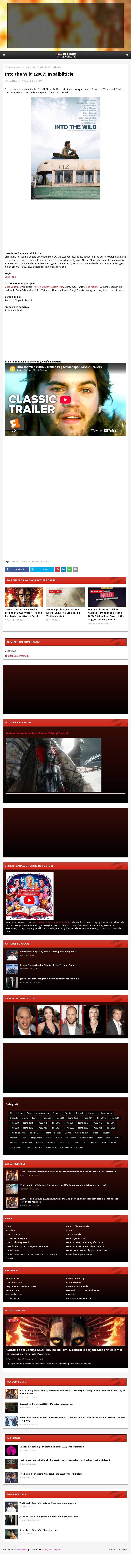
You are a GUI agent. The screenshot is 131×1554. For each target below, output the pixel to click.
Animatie (57, 1113)
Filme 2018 (14, 1127)
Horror (95, 1132)
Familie (35, 1118)
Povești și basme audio (77, 1286)
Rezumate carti (13, 1278)
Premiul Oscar (103, 1137)
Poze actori (71, 1137)
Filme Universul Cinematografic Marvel (84, 1242)
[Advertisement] (65, 25)
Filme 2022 (69, 1127)
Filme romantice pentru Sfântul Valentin (85, 1246)
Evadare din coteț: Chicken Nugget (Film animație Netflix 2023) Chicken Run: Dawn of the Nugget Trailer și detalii (106, 614)
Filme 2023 (83, 1127)
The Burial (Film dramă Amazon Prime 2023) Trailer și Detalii (50, 1473)
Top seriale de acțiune (16, 1238)
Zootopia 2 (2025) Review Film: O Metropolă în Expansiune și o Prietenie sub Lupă (63, 1185)
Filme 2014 (69, 1123)
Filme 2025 (111, 1127)
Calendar (70, 1294)
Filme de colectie (17, 1132)
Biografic (80, 1113)
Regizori (13, 1142)
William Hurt (57, 286)
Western (79, 1147)
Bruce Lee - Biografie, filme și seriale (38, 1530)
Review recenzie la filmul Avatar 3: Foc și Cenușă (37, 733)
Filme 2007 (87, 1118)
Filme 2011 (28, 1123)
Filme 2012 (42, 1123)
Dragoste (14, 1118)
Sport (76, 1142)
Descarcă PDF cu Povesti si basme (82, 1290)
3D (11, 1113)
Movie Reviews (73, 1282)
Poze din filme (86, 1137)
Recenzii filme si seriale (77, 1226)
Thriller (93, 1142)
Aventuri (15, 561)
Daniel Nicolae (13, 81)
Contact (9, 1258)
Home (8, 1226)
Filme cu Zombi (13, 1234)
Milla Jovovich (36, 1137)
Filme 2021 (56, 1127)
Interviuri (14, 1137)
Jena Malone (92, 286)
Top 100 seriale (73, 1234)
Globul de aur (81, 1132)
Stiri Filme (10, 1230)
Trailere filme (16, 1147)
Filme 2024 (97, 1127)
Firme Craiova (12, 1298)
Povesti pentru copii (75, 1278)
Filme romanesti (53, 1132)
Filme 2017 (111, 1123)
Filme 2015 (83, 1123)
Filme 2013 (56, 1123)
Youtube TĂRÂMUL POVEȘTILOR (52, 922)
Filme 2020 (42, 1127)
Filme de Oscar (35, 1132)
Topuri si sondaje (108, 1142)
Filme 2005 (59, 1118)
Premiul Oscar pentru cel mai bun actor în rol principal (31, 1254)
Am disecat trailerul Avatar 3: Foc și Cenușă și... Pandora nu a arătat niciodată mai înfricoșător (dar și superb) (72, 1419)
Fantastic (47, 1118)
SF (69, 1142)
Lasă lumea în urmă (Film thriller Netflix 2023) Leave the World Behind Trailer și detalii (64, 1460)
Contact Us (123, 1549)
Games (68, 1132)
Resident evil (26, 1142)
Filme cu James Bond (76, 1238)
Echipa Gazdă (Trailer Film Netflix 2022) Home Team (47, 965)
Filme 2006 (73, 1118)
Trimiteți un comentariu (17, 655)
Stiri (84, 1142)
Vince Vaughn (12, 286)
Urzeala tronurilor (34, 1147)
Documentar (106, 1113)
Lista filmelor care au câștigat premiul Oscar (87, 1250)
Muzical (58, 1137)
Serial (61, 1142)
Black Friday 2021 (14, 1294)
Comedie (92, 1113)
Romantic (50, 1142)
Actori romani (42, 1113)
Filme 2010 (14, 1123)
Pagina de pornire (13, 67)
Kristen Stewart (42, 286)
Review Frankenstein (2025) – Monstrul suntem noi (46, 1404)
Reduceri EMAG (13, 1290)
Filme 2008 (34, 561)
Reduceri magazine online (79, 1298)
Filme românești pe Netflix (18, 1242)
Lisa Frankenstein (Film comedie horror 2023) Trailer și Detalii (51, 1446)
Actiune (19, 1113)
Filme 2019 (28, 1127)
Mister (48, 1137)
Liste (24, 1137)
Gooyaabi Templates (52, 1549)
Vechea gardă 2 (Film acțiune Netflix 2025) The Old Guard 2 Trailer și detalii (63, 613)
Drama (24, 561)
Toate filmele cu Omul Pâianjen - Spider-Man (27, 1246)
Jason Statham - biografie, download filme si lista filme (49, 978)
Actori (29, 1113)
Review (39, 1142)
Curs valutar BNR (14, 1282)
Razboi (117, 1137)
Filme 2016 (97, 1123)
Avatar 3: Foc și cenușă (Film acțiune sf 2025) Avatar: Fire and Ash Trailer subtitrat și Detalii (23, 613)
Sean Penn (10, 276)
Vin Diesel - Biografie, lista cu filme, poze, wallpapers (48, 951)
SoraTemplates (20, 1549)
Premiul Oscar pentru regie (79, 1254)
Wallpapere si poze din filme (59, 1147)
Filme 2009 (114, 1118)
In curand (27, 67)
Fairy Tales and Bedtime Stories (21, 1286)
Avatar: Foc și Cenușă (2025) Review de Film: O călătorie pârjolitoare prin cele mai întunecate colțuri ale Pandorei (69, 1200)
